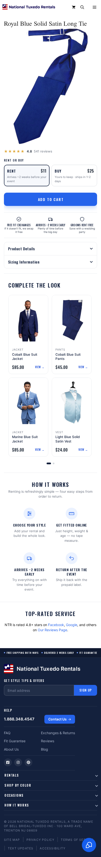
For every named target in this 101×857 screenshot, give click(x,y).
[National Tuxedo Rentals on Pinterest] (28, 762)
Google (71, 625)
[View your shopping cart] (73, 7)
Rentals (11, 775)
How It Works (16, 805)
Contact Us (57, 719)
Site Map (12, 840)
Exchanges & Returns (58, 733)
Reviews (47, 741)
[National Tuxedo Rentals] (28, 7)
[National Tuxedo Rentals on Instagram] (18, 762)
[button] (82, 7)
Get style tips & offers (24, 680)
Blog (44, 749)
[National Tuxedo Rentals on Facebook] (8, 762)
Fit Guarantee (14, 741)
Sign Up (85, 690)
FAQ (7, 733)
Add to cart (51, 199)
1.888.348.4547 (19, 719)
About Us (11, 749)
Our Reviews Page (52, 630)
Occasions (14, 795)
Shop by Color (17, 785)
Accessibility (52, 848)
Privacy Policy (40, 840)
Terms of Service (77, 840)
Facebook (56, 625)
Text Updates (20, 848)
